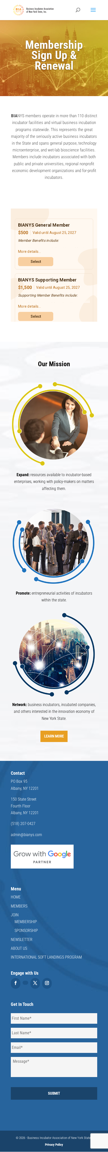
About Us (19, 948)
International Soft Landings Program (46, 957)
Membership (26, 921)
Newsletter (21, 939)
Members (19, 906)
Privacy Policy (54, 1144)
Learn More (54, 736)
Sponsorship (26, 930)
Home (16, 897)
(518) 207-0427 (23, 823)
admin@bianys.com (26, 834)
